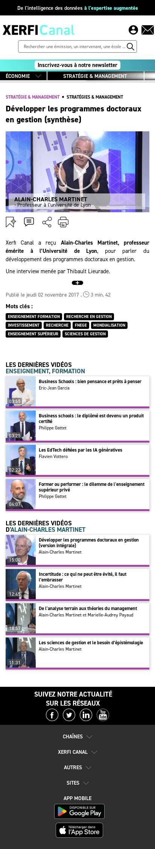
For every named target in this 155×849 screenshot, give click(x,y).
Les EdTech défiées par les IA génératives (80, 450)
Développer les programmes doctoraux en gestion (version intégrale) (89, 542)
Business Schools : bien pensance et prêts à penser (90, 381)
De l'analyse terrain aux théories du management (88, 608)
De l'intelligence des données (77, 8)
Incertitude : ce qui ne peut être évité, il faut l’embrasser (82, 577)
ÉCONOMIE (18, 76)
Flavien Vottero (53, 456)
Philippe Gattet (53, 428)
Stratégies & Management (95, 97)
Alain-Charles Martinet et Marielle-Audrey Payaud (86, 615)
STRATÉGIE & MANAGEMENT (95, 76)
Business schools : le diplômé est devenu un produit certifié (91, 418)
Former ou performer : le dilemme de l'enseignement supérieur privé (91, 487)
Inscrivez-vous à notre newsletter (77, 65)
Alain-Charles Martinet (60, 552)
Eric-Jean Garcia (54, 388)
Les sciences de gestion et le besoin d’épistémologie (91, 642)
